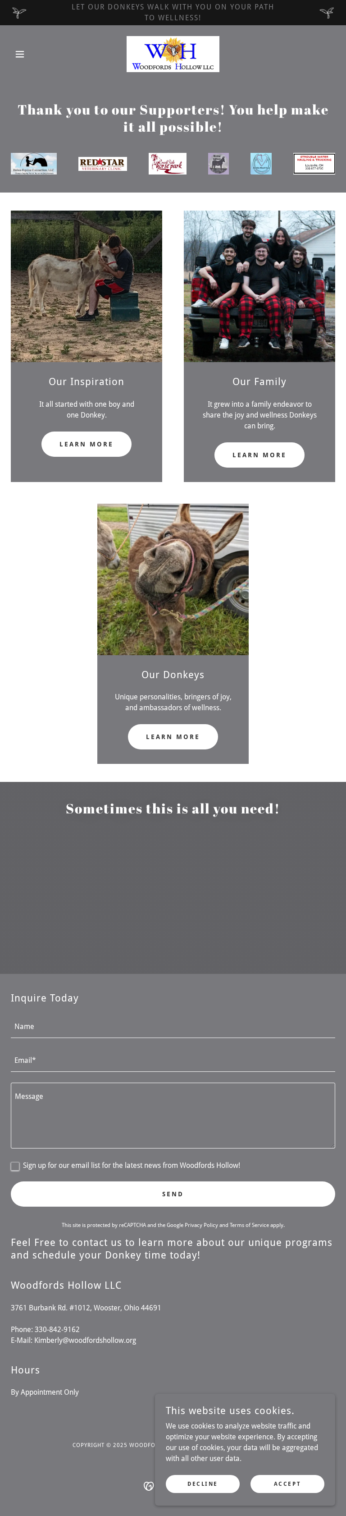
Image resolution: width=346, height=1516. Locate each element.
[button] (35, 54)
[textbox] (173, 1026)
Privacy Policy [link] (201, 1225)
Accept (287, 1483)
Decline (202, 1483)
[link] (173, 54)
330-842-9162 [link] (57, 1329)
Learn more (86, 444)
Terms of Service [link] (249, 1225)
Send (173, 1194)
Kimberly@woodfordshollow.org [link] (85, 1340)
